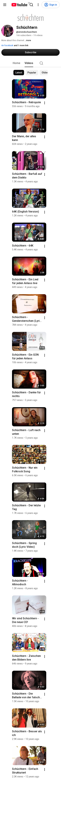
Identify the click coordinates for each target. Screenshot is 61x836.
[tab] (16, 63)
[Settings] (38, 5)
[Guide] (5, 5)
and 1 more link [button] (21, 45)
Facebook (8, 45)
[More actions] (44, 103)
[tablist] (30, 63)
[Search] (31, 5)
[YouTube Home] (19, 4)
